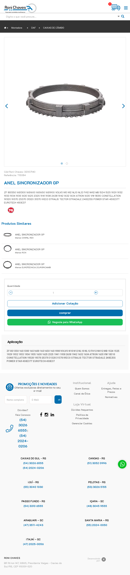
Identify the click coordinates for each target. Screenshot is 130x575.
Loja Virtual (82, 404)
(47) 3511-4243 (33, 525)
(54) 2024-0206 (23, 440)
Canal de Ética (82, 393)
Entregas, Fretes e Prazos (111, 390)
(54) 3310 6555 (33, 506)
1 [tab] (62, 163)
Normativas (111, 397)
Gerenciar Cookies (82, 423)
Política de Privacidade (82, 416)
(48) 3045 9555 (97, 506)
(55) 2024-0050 (96, 525)
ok (59, 399)
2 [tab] (67, 163)
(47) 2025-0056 (33, 544)
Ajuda (111, 383)
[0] (116, 7)
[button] (65, 303)
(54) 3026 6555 (22, 424)
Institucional (82, 383)
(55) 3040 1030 (33, 487)
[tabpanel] (65, 102)
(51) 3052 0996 (96, 463)
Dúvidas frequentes (82, 409)
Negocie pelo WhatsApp (67, 322)
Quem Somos (82, 388)
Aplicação (15, 342)
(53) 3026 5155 (96, 487)
